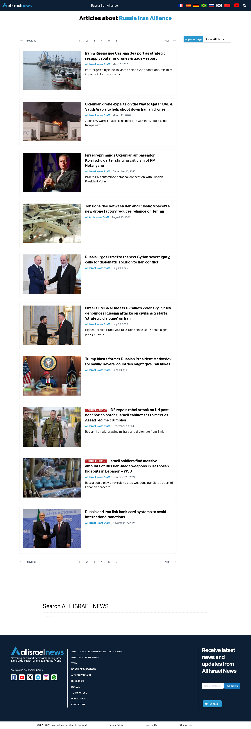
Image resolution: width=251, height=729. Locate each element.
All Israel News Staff (97, 64)
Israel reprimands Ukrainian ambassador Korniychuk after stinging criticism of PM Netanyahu (120, 160)
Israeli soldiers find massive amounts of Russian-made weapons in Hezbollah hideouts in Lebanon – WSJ (127, 466)
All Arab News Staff (97, 217)
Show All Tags (214, 39)
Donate (75, 686)
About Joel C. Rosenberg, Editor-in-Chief (96, 651)
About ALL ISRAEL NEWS (85, 657)
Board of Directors (83, 669)
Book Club (77, 681)
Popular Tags (193, 39)
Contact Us (78, 704)
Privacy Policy (80, 698)
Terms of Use (79, 692)
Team (74, 663)
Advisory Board (81, 675)
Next (167, 40)
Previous (31, 40)
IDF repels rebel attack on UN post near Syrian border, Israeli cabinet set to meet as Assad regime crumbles (127, 414)
